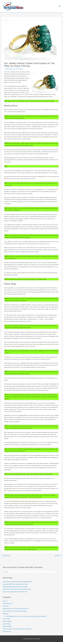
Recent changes (7, 621)
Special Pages (6, 623)
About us (5, 601)
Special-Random (7, 626)
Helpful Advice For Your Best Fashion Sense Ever (16, 608)
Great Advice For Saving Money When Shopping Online (17, 581)
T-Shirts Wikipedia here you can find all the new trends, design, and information (25, 616)
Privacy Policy (6, 618)
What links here (7, 631)
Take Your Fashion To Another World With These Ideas (17, 629)
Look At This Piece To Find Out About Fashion (15, 611)
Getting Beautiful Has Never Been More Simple (15, 586)
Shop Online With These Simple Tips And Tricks (15, 584)
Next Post (58, 555)
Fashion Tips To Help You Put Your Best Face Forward (17, 589)
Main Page (5, 613)
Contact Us (6, 606)
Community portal (7, 603)
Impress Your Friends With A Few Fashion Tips (15, 591)
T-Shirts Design (9, 69)
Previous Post (6, 555)
